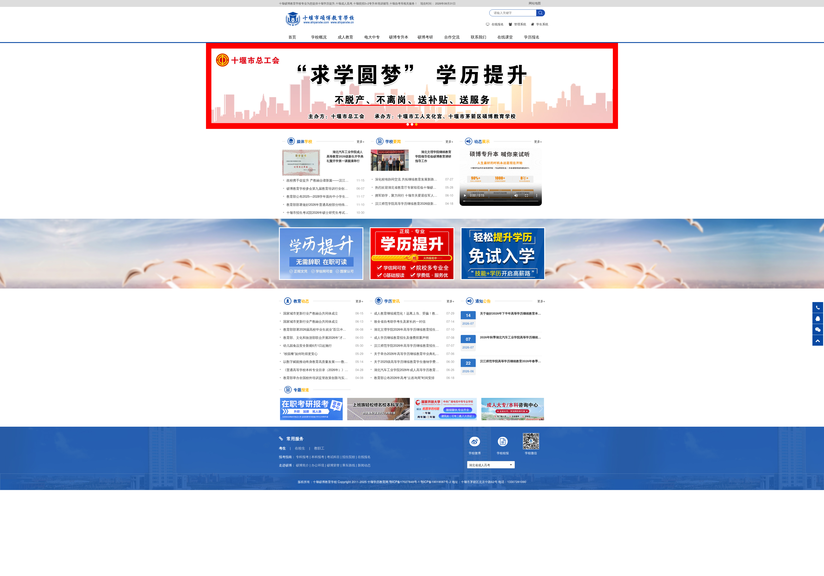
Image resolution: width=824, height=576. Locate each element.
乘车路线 (348, 465)
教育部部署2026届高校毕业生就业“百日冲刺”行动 (315, 329)
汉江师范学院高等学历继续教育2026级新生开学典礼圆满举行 (406, 203)
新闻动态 (364, 465)
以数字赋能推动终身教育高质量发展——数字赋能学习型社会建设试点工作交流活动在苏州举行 (315, 361)
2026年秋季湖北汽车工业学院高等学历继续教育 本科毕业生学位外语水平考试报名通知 (511, 337)
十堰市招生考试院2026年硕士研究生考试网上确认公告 (317, 212)
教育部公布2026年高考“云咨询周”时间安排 (404, 377)
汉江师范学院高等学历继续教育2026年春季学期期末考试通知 (511, 361)
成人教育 (345, 37)
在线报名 (498, 24)
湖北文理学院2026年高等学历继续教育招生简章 (406, 329)
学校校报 (503, 453)
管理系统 (520, 24)
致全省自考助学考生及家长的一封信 (400, 321)
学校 (393, 141)
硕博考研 (425, 37)
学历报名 (531, 37)
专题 (301, 390)
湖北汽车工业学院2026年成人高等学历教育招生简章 (406, 369)
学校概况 (319, 37)
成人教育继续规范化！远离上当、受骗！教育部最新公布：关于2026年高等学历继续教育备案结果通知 (406, 313)
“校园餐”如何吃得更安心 (300, 353)
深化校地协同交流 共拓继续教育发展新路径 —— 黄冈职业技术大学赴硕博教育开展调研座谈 (406, 179)
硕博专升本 (398, 37)
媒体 (304, 141)
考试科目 (333, 456)
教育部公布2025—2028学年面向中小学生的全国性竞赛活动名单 (317, 196)
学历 (392, 301)
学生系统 (542, 24)
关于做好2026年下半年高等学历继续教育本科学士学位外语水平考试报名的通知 (511, 313)
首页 (292, 37)
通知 (483, 301)
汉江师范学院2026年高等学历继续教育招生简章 (406, 345)
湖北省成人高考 (479, 465)
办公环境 (317, 465)
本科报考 (317, 456)
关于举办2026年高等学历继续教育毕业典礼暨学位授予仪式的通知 (406, 353)
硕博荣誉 (333, 465)
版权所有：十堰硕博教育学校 (317, 482)
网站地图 (535, 3)
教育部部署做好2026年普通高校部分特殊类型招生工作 (317, 204)
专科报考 (302, 456)
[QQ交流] (817, 318)
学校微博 (475, 453)
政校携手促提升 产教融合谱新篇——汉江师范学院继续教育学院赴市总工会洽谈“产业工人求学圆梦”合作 (317, 180)
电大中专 (372, 37)
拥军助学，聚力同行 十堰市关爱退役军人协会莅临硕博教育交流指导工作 (406, 195)
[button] (407, 124)
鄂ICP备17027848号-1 (404, 482)
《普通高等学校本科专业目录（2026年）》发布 (315, 369)
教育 (301, 301)
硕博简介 (302, 465)
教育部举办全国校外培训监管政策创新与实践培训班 (315, 377)
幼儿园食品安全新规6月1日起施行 (307, 345)
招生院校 (348, 456)
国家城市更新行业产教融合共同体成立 (310, 313)
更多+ (360, 141)
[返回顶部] (817, 340)
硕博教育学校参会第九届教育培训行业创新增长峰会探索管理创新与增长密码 (317, 188)
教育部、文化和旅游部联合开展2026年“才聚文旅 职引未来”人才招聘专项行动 (315, 337)
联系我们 (478, 37)
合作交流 (452, 37)
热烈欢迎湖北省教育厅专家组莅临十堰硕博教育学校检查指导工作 (406, 187)
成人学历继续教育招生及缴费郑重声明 (401, 337)
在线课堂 (505, 37)
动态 (482, 141)
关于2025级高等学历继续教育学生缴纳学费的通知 (406, 361)
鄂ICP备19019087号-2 (436, 482)
